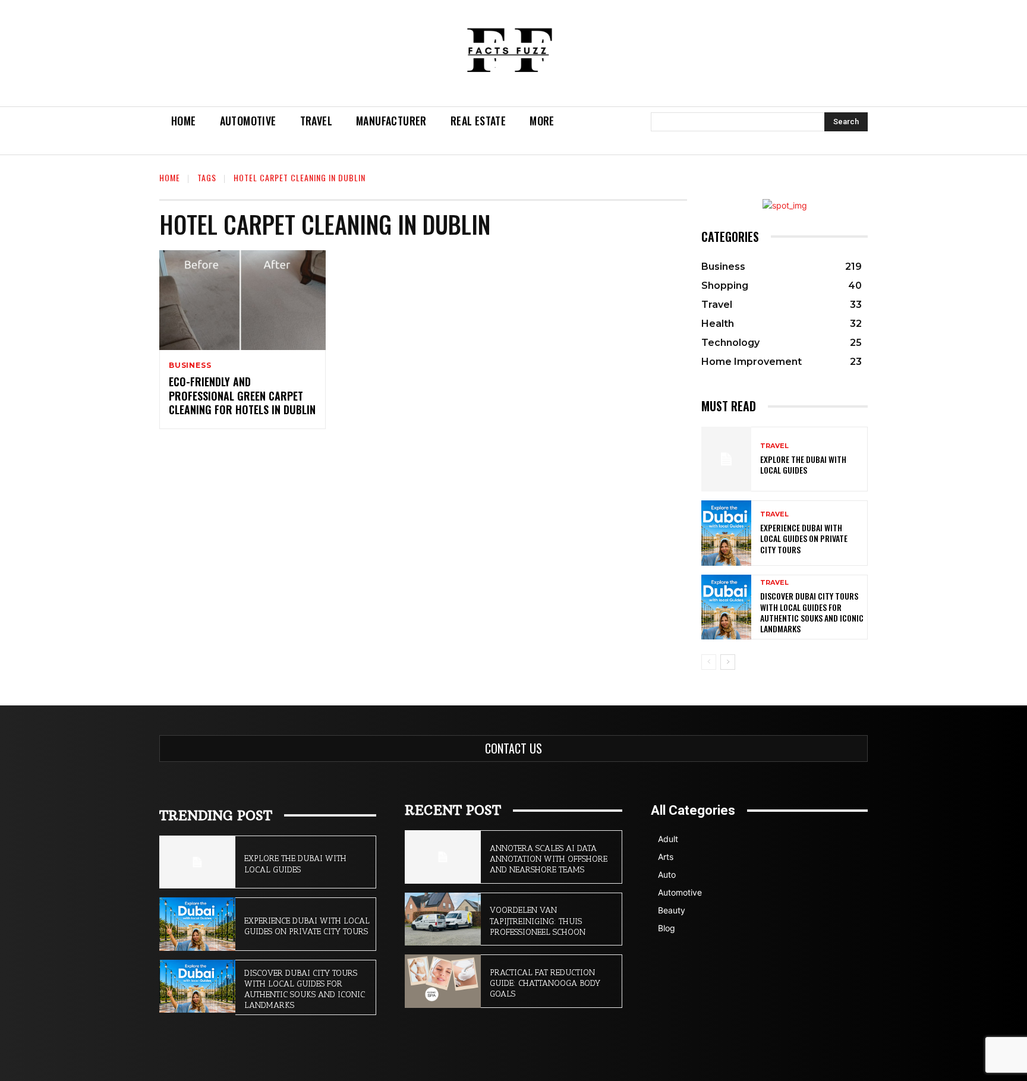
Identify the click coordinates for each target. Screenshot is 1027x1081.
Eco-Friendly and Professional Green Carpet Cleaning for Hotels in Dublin (242, 395)
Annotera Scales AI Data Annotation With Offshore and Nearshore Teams (548, 859)
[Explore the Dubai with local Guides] (726, 459)
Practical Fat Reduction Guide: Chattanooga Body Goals (545, 983)
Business (190, 365)
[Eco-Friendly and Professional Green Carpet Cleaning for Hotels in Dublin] (242, 300)
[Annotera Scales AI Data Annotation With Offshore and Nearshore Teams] (443, 857)
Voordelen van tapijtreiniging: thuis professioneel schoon (537, 921)
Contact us (513, 748)
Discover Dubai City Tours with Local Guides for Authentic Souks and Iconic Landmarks (812, 612)
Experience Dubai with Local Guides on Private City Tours (804, 538)
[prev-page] (708, 662)
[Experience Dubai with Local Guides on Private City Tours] (726, 532)
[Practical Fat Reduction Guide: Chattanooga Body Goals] (443, 981)
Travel (774, 446)
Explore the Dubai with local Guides (803, 464)
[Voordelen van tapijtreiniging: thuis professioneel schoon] (443, 919)
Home (169, 177)
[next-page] (727, 662)
